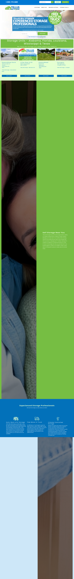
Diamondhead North (9, 62)
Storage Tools (64, 7)
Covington (60, 62)
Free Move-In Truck (53, 7)
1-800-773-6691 (12, 2)
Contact (58, 2)
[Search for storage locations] (52, 2)
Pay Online (65, 2)
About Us (43, 7)
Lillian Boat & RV (26, 62)
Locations (37, 7)
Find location (42, 33)
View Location (9, 75)
